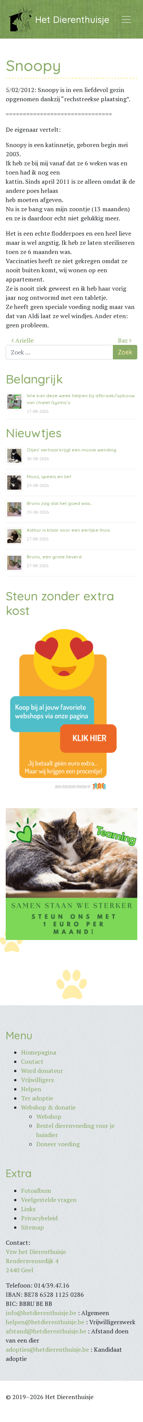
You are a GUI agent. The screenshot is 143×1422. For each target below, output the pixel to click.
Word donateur (42, 1070)
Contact (32, 1061)
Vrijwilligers (37, 1080)
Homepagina (38, 1052)
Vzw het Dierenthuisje (36, 1251)
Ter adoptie (37, 1098)
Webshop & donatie (48, 1107)
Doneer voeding (58, 1144)
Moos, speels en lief (49, 476)
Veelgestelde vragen (49, 1200)
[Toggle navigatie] (126, 19)
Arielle (24, 340)
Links (28, 1209)
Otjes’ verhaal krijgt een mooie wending (71, 450)
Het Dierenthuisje (72, 19)
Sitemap (32, 1227)
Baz (123, 340)
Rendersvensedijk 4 (32, 1261)
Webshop (48, 1116)
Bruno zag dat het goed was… (60, 503)
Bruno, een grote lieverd (54, 557)
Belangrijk (34, 379)
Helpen (31, 1089)
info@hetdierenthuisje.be (42, 1313)
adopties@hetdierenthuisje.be (47, 1349)
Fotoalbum (36, 1190)
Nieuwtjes (33, 432)
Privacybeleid (39, 1218)
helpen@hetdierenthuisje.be (45, 1322)
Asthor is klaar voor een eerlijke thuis (68, 530)
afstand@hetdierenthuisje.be (46, 1331)
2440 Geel (19, 1270)
